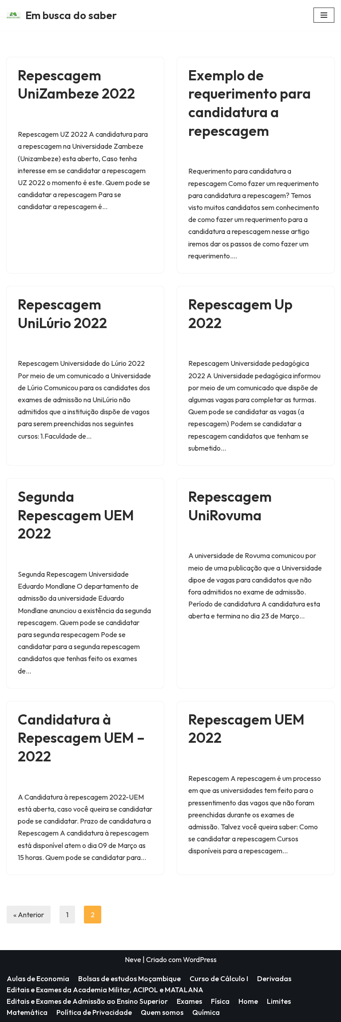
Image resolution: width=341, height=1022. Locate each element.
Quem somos (162, 1012)
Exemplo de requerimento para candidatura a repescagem (249, 102)
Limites (279, 1001)
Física (220, 1001)
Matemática (27, 1012)
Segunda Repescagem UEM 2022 (76, 514)
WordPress (200, 959)
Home (248, 1001)
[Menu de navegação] (323, 15)
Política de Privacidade (94, 1012)
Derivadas (274, 978)
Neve (133, 959)
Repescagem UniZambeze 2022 (76, 84)
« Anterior (28, 914)
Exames (189, 1001)
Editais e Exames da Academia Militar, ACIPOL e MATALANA (105, 989)
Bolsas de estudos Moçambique (129, 978)
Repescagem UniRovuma (230, 505)
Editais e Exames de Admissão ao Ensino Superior (87, 1001)
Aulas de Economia (38, 978)
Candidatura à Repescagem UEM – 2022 (81, 737)
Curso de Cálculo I (219, 978)
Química (206, 1012)
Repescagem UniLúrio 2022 (62, 313)
